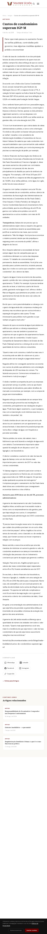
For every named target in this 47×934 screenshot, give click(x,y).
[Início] (19, 3)
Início (4, 15)
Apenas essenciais (16, 930)
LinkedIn (25, 663)
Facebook (10, 668)
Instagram (25, 668)
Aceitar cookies (32, 930)
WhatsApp (11, 663)
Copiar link (10, 674)
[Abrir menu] (38, 3)
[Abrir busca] (34, 4)
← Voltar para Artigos (11, 681)
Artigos (10, 15)
